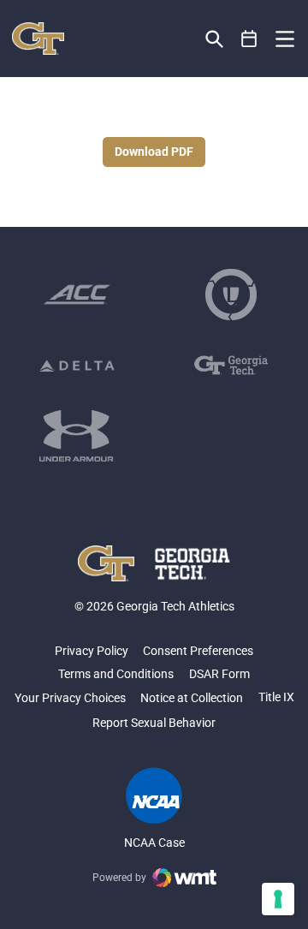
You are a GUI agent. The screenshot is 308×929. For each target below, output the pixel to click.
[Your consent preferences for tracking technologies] (278, 899)
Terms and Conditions (116, 674)
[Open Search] (214, 39)
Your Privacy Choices (70, 698)
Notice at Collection (191, 698)
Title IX (276, 697)
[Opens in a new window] (77, 294)
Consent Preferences (198, 651)
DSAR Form (219, 674)
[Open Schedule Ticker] (249, 39)
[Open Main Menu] (284, 39)
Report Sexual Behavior (154, 723)
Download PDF (154, 151)
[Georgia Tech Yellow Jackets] (38, 38)
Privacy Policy (91, 651)
